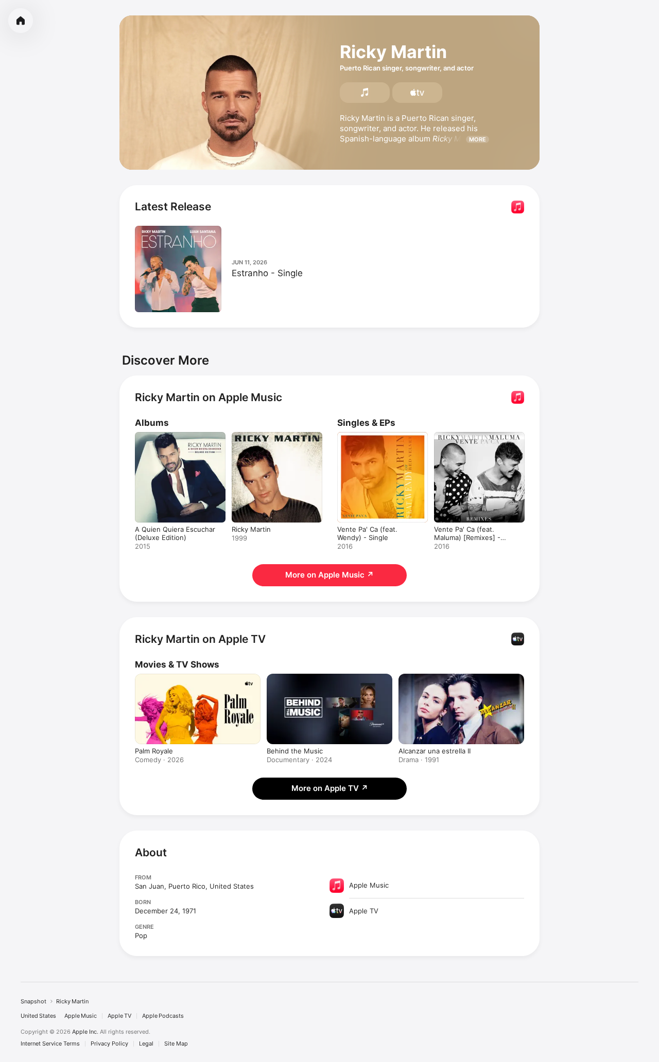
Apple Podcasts (163, 1016)
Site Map (176, 1044)
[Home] (20, 20)
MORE (477, 139)
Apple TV (119, 1016)
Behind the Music (295, 751)
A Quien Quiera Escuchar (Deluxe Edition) (175, 440)
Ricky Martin (251, 436)
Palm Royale (154, 751)
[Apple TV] (417, 92)
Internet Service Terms (50, 1044)
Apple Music (80, 1016)
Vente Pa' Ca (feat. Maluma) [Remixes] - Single (479, 440)
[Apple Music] (365, 92)
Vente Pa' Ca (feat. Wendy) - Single (380, 440)
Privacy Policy (109, 1044)
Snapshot (33, 1001)
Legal (146, 1044)
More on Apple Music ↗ (329, 575)
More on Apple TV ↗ (329, 788)
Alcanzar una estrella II (434, 751)
